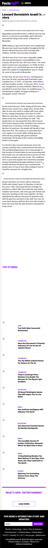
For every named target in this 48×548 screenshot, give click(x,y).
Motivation (22, 390)
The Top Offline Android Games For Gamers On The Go (31, 362)
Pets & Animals (35, 529)
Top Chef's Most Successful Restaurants (29, 329)
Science (20, 471)
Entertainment (10, 532)
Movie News (37, 532)
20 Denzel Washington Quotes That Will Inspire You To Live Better (30, 394)
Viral (25, 529)
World (20, 407)
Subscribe (38, 524)
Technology (22, 341)
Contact (25, 542)
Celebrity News (24, 532)
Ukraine (27, 76)
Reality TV (14, 535)
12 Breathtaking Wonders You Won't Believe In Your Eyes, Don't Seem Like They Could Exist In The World (31, 459)
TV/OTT (6, 535)
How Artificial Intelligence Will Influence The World (30, 410)
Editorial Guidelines (24, 544)
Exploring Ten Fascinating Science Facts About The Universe (28, 475)
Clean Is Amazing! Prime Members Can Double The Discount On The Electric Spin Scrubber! (30, 378)
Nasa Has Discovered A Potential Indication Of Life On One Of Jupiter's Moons (31, 345)
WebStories (40, 535)
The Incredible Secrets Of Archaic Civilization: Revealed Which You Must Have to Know (30, 443)
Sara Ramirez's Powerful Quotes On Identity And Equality (31, 427)
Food (19, 326)
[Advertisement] (24, 233)
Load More (24, 504)
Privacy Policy (14, 542)
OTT (22, 535)
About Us (34, 542)
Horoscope (29, 535)
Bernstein (19, 57)
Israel (14, 67)
